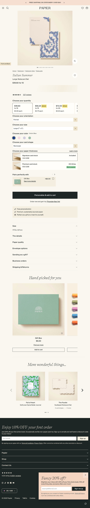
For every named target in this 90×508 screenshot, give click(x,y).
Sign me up (79, 488)
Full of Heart (30, 402)
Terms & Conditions (28, 443)
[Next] (82, 390)
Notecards (39, 71)
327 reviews (27, 95)
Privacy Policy (38, 443)
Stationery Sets (30, 71)
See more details (30, 181)
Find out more (38, 345)
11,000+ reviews (15, 476)
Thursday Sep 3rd (53, 201)
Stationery (21, 71)
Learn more (73, 151)
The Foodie (63, 402)
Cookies (32, 498)
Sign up (83, 438)
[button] (85, 475)
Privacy (17, 498)
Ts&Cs (24, 498)
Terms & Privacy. (80, 493)
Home (14, 71)
